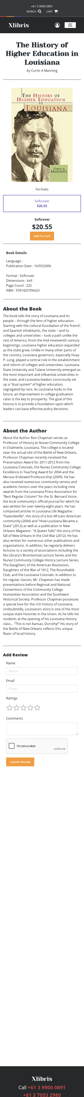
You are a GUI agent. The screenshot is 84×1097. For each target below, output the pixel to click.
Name (10, 663)
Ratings (12, 698)
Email (10, 680)
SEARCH (32, 11)
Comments (14, 718)
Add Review (15, 654)
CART (49, 11)
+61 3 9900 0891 (42, 6)
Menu (70, 25)
